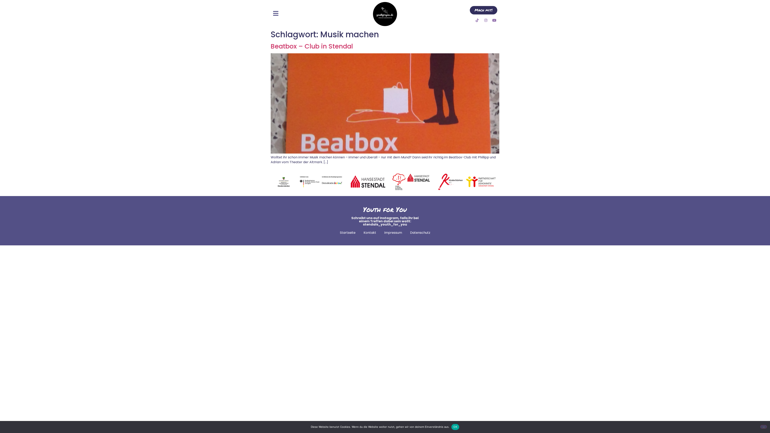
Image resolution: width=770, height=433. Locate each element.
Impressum (393, 232)
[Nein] (763, 427)
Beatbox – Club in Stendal (312, 46)
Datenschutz (420, 232)
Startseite (348, 232)
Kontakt (370, 232)
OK (455, 426)
